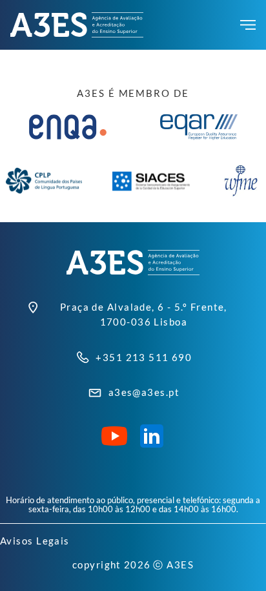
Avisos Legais (35, 540)
